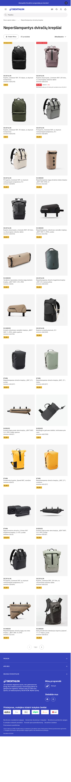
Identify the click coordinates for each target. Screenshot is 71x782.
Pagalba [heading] (6, 650)
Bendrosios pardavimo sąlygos (13, 714)
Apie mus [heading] (6, 658)
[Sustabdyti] (66, 2)
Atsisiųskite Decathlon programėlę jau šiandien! (34, 3)
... (18, 20)
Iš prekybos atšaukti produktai (34, 714)
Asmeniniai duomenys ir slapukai (35, 711)
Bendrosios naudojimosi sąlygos (13, 711)
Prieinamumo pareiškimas (25, 716)
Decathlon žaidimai (9, 716)
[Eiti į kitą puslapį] (41, 647)
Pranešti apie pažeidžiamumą (54, 714)
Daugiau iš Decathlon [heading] (11, 665)
